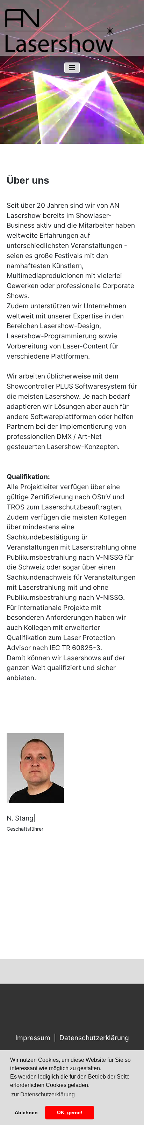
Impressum (32, 1038)
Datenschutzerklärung (94, 1038)
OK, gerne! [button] (69, 1112)
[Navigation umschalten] (72, 67)
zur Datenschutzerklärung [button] (43, 1094)
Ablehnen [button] (26, 1112)
